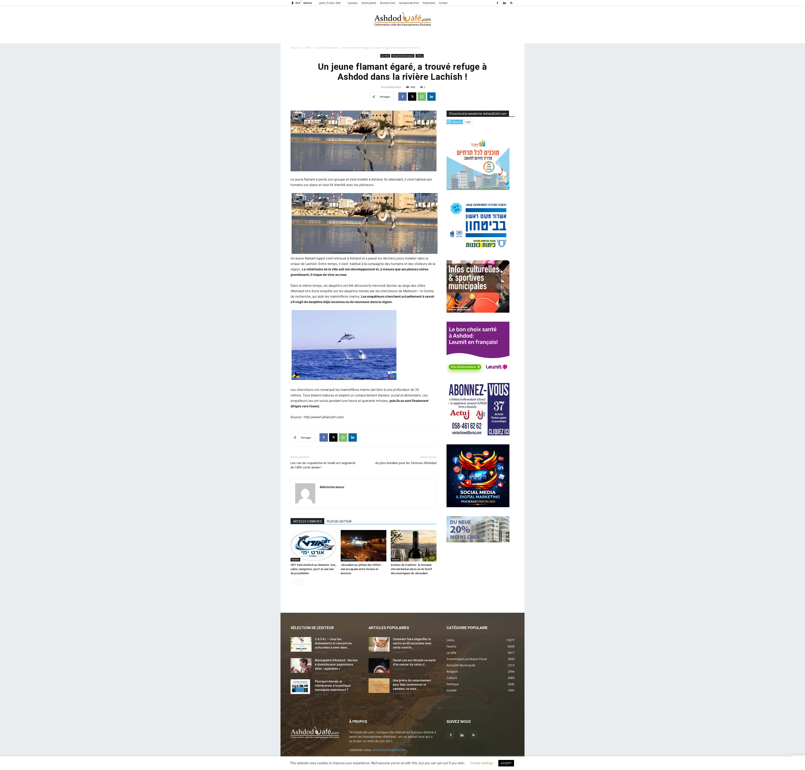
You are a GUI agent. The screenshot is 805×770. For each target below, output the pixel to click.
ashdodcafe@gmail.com (389, 750)
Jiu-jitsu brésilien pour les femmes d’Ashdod (405, 463)
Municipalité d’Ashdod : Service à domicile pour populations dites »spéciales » (336, 664)
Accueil (295, 47)
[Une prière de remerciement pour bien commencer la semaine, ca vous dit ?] (379, 685)
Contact (443, 2)
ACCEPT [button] (506, 763)
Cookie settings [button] (481, 763)
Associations (348, 559)
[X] (412, 96)
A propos (353, 2)
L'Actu (419, 55)
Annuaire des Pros (409, 2)
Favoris (295, 559)
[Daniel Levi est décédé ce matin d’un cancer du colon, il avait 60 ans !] (379, 665)
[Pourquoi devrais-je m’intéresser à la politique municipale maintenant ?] (300, 686)
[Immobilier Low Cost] (478, 541)
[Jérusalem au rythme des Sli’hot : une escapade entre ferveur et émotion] (363, 545)
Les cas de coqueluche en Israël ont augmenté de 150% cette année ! (323, 465)
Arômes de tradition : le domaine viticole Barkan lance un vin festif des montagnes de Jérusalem (411, 569)
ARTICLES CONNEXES (307, 521)
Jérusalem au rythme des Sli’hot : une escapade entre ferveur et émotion (361, 569)
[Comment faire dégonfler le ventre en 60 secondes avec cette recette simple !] (379, 644)
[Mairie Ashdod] (478, 250)
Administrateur (332, 487)
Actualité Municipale (327, 47)
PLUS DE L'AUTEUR (339, 521)
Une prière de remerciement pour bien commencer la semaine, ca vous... (412, 684)
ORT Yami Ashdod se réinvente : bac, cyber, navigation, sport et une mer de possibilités (313, 569)
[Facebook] (497, 3)
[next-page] (300, 581)
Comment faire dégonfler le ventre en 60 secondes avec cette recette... (412, 643)
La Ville (307, 47)
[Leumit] (478, 373)
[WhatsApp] (422, 96)
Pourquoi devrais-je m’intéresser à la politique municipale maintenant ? (333, 685)
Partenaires (429, 2)
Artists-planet (369, 2)
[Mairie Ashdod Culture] (478, 311)
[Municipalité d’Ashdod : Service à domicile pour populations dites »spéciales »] (301, 665)
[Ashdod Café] (402, 19)
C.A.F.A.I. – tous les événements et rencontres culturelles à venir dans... (333, 643)
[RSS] (511, 3)
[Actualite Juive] (478, 434)
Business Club (387, 2)
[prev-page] (293, 581)
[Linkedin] (504, 3)
